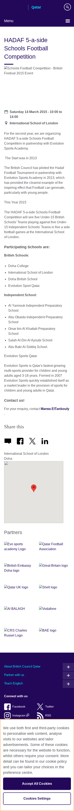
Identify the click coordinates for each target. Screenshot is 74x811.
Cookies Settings (37, 798)
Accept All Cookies (37, 783)
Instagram (19, 715)
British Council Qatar (14, 8)
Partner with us (14, 675)
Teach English (13, 683)
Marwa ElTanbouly (55, 409)
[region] (37, 765)
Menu (8, 21)
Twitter (49, 706)
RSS (48, 715)
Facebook (18, 706)
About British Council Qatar (22, 666)
